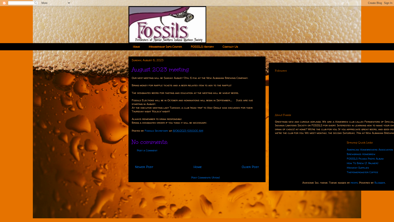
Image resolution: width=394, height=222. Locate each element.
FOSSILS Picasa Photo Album (365, 158)
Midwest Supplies (358, 167)
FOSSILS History (202, 46)
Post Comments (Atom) (205, 177)
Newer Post (144, 167)
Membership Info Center (165, 46)
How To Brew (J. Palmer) (362, 163)
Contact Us (230, 46)
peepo (354, 182)
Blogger (380, 182)
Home (136, 46)
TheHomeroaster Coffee (362, 172)
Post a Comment (147, 150)
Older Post (250, 167)
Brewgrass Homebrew (361, 154)
